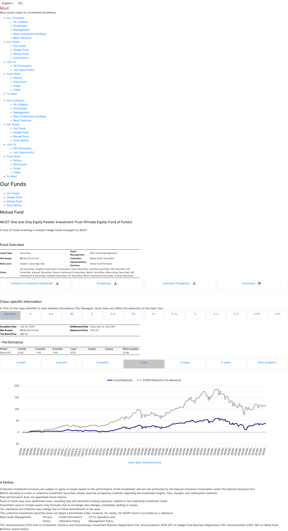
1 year (143, 362)
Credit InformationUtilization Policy (70, 519)
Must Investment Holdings (29, 33)
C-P (236, 313)
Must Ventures (22, 37)
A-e (51, 313)
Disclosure (19, 81)
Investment (20, 25)
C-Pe (257, 313)
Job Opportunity (23, 69)
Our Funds (13, 41)
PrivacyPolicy (47, 519)
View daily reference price (144, 462)
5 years (226, 362)
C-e (112, 313)
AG (72, 313)
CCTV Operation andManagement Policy (102, 519)
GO (20, 3)
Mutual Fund (21, 53)
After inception (267, 362)
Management (21, 29)
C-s (216, 313)
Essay (17, 85)
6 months (102, 362)
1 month (21, 362)
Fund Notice (20, 57)
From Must (13, 73)
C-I (154, 313)
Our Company (15, 17)
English (6, 3)
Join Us (11, 61)
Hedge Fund (20, 49)
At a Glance (20, 21)
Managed (10, 313)
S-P (277, 313)
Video (17, 89)
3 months (61, 362)
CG (133, 313)
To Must (12, 93)
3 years (185, 362)
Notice (17, 77)
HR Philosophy (22, 65)
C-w (174, 313)
